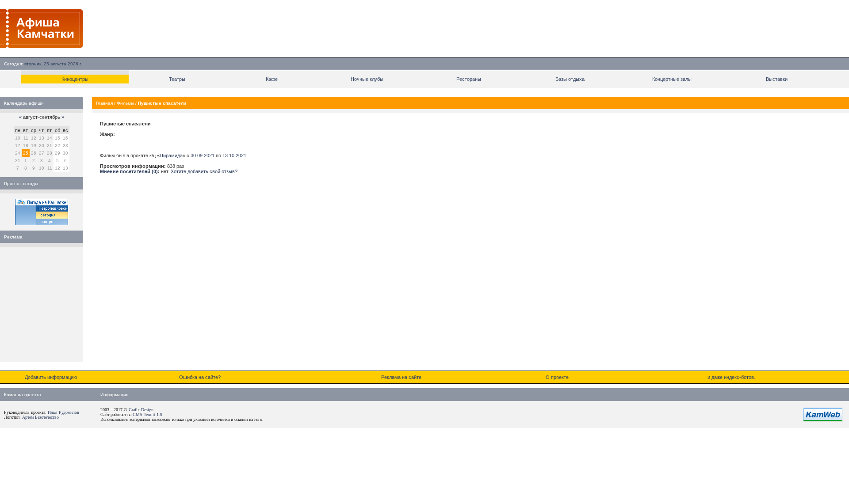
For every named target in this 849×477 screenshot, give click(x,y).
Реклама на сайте (401, 377)
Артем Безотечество (40, 417)
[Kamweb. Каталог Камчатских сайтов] (822, 419)
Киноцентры (74, 79)
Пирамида (171, 155)
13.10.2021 (234, 155)
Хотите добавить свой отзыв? (204, 171)
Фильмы (125, 103)
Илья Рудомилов (63, 412)
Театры (177, 79)
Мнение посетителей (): (130, 171)
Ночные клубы (367, 79)
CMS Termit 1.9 (147, 414)
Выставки (777, 79)
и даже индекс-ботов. (731, 377)
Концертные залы (672, 79)
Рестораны (468, 79)
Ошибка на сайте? (200, 377)
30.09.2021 (202, 155)
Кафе (272, 79)
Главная (104, 103)
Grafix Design (141, 409)
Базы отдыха (570, 79)
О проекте (557, 377)
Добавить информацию (51, 377)
